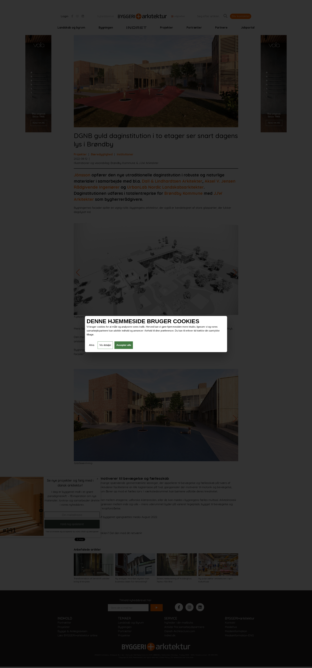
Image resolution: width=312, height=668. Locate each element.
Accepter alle (123, 345)
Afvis (91, 345)
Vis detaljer (105, 345)
